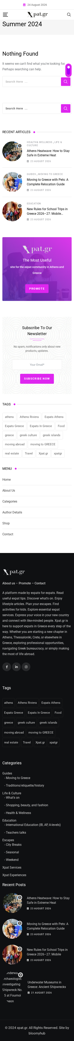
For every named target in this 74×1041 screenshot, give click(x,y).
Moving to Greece (50, 174)
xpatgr (58, 453)
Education (34, 203)
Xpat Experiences (14, 875)
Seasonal (12, 852)
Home (6, 479)
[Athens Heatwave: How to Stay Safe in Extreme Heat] (12, 151)
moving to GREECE (42, 444)
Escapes (8, 840)
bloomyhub (37, 1033)
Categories (9, 501)
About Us (8, 490)
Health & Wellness (18, 813)
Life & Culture (11, 793)
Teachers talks (16, 832)
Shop (6, 523)
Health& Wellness (39, 142)
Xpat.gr (43, 453)
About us (8, 583)
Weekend (12, 860)
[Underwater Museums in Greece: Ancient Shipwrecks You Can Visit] (12, 987)
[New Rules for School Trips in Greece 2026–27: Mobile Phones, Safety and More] (12, 211)
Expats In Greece (41, 426)
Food (61, 426)
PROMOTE (37, 288)
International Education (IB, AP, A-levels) (33, 825)
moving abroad (14, 444)
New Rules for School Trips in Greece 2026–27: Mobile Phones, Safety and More (47, 213)
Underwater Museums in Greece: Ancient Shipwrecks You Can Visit (47, 986)
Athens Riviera (29, 417)
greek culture (28, 435)
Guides (31, 174)
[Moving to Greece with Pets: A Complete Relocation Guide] (12, 182)
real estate (12, 453)
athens (9, 417)
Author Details (12, 512)
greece (9, 435)
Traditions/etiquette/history (25, 785)
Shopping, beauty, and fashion (27, 805)
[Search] (69, 14)
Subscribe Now (37, 378)
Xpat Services (11, 867)
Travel (29, 453)
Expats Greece (14, 426)
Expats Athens (54, 417)
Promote (25, 583)
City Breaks (14, 845)
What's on (13, 797)
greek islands (51, 435)
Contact (7, 534)
